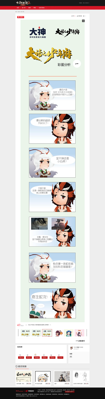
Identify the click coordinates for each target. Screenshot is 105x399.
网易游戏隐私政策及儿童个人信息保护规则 (54, 390)
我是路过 (45, 357)
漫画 (71, 356)
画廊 (19, 11)
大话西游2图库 (23, 3)
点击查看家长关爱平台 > (69, 391)
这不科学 (60, 357)
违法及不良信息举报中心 (20, 396)
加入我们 (73, 390)
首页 (16, 11)
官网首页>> (87, 2)
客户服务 (43, 390)
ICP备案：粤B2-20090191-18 (31, 396)
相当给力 (29, 357)
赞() (74, 16)
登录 (84, 2)
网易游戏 (64, 390)
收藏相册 (80, 16)
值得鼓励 (37, 357)
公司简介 (39, 390)
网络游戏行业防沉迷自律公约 (56, 391)
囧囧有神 (52, 357)
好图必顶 (21, 357)
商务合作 (68, 390)
